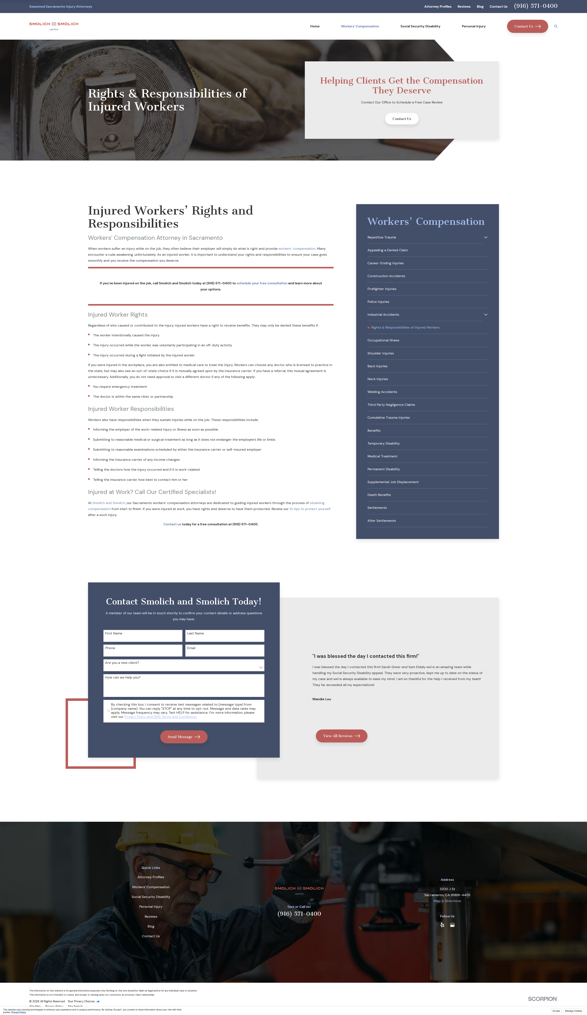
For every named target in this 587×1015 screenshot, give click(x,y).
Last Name (195, 633)
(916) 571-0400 (536, 6)
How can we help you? (122, 677)
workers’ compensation (297, 248)
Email (191, 648)
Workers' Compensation (151, 887)
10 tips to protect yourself (310, 509)
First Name (113, 633)
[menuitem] (424, 237)
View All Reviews (337, 736)
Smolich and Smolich (108, 503)
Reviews (464, 6)
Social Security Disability (151, 897)
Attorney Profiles (438, 6)
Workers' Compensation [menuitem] (360, 26)
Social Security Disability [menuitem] (420, 26)
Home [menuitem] (315, 26)
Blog (480, 6)
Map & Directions (447, 901)
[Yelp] (442, 925)
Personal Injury (150, 906)
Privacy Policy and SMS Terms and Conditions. (160, 716)
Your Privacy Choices (81, 1001)
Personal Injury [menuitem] (474, 26)
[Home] (53, 26)
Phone (110, 648)
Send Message (180, 737)
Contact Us (499, 6)
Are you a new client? (122, 663)
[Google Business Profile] (452, 925)
